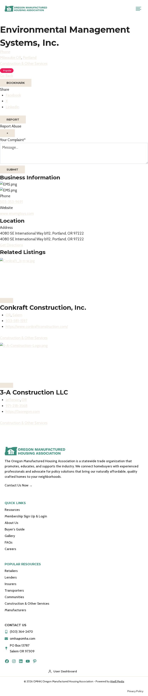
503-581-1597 (16, 321)
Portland (29, 57)
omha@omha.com (22, 638)
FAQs (9, 542)
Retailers (11, 571)
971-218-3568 (16, 406)
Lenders (11, 577)
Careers (10, 549)
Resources (12, 510)
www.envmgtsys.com (17, 213)
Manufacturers (15, 610)
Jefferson (13, 400)
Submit (12, 169)
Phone (5, 52)
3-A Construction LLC (34, 392)
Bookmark (16, 83)
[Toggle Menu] (138, 9)
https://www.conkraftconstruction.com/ (37, 326)
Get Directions (11, 245)
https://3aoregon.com (23, 411)
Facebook (13, 95)
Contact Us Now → (18, 485)
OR (8, 315)
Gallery (10, 536)
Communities (14, 597)
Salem (17, 315)
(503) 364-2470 (21, 632)
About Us (11, 523)
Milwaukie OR (10, 57)
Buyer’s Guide (15, 529)
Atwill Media (117, 681)
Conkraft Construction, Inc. (43, 307)
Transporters (14, 590)
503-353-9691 (11, 202)
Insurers (10, 584)
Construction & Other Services (23, 63)
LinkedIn (12, 107)
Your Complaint (13, 140)
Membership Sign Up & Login (26, 516)
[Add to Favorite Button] (6, 300)
